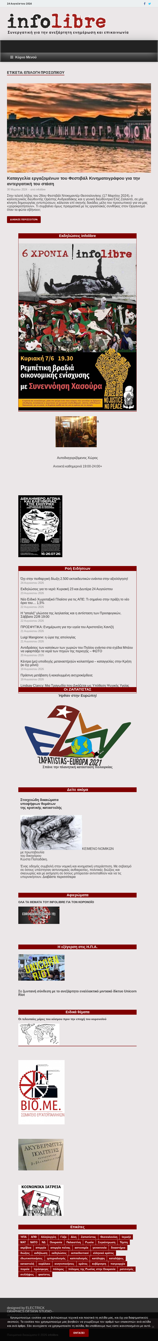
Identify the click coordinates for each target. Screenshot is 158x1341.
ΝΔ (43, 1242)
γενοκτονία (100, 1247)
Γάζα (63, 1236)
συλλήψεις (27, 1274)
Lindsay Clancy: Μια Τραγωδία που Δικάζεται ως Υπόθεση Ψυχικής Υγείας (75, 685)
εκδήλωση (40, 1253)
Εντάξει (79, 1333)
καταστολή (27, 1263)
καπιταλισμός (79, 1258)
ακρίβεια (25, 1247)
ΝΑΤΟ (33, 1242)
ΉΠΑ (23, 1236)
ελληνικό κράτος (103, 1253)
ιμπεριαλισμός (56, 1258)
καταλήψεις (116, 1258)
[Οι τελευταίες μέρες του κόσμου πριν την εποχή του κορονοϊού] (38, 1044)
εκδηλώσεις (59, 1253)
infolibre (40, 189)
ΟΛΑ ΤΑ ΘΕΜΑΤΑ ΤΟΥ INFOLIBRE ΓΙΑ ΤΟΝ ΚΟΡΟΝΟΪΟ (56, 902)
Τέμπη (124, 1242)
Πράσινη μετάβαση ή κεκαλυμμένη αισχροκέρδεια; (57, 675)
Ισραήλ (126, 1236)
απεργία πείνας (60, 1247)
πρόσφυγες (41, 1269)
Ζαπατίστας (88, 1236)
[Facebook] (144, 4)
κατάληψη (98, 1258)
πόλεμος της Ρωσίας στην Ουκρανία (91, 1269)
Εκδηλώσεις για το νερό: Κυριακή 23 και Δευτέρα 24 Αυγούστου (67, 589)
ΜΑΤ (23, 1242)
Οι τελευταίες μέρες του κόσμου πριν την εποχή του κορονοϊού (62, 1019)
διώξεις (25, 1253)
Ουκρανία (56, 1242)
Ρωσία (89, 1242)
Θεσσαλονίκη (108, 1236)
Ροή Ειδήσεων (77, 568)
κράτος (83, 1263)
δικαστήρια (118, 1247)
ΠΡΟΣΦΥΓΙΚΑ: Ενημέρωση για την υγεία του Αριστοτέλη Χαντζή (67, 627)
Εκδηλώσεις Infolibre (77, 236)
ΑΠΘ (34, 1236)
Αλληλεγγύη (48, 1236)
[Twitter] (149, 4)
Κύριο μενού (26, 57)
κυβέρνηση (99, 1263)
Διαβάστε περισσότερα (59, 877)
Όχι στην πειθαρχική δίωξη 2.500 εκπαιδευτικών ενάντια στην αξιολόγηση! (74, 578)
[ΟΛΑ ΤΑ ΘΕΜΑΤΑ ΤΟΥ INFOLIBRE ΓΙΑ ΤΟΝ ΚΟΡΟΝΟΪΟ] (38, 923)
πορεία (24, 1269)
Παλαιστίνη (73, 1242)
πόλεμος (58, 1269)
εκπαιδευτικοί (80, 1253)
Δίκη (74, 1236)
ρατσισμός (127, 1269)
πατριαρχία (117, 1263)
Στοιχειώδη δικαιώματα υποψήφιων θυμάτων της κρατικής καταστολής (41, 803)
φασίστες (44, 1274)
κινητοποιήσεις (64, 1263)
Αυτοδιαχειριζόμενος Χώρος (77, 458)
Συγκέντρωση (106, 1242)
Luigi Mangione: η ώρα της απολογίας (48, 637)
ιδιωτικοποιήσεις (31, 1258)
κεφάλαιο (44, 1263)
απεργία (41, 1247)
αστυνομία (81, 1247)
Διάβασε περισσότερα (24, 219)
